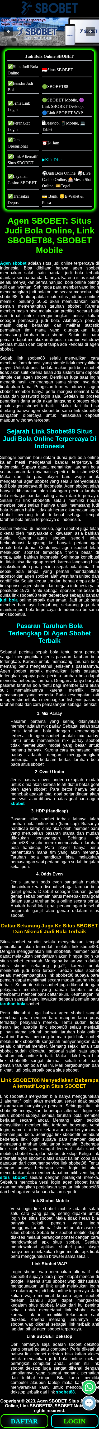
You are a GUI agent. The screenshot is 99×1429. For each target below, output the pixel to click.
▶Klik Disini (53, 159)
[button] (8, 31)
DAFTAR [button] (24, 1421)
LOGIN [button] (75, 1421)
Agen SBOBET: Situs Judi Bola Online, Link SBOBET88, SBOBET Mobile (52, 1403)
